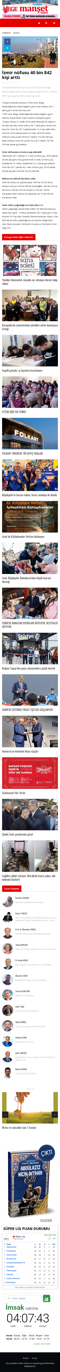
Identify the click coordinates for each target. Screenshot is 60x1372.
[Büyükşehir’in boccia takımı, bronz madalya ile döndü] (30, 475)
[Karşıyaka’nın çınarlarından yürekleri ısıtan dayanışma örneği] (30, 305)
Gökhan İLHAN (21, 1037)
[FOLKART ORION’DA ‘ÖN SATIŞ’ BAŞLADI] (30, 433)
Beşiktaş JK (11, 1259)
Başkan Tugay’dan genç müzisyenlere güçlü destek (28, 668)
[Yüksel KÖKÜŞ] (7, 1025)
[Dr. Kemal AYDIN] (7, 964)
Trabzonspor (11, 1271)
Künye (34, 1358)
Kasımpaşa (11, 1282)
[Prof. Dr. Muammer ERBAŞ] (7, 933)
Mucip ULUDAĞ (21, 1069)
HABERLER (6, 33)
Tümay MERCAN (21, 944)
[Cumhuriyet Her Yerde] (30, 773)
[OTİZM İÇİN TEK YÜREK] (30, 392)
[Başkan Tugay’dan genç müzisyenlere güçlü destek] (30, 648)
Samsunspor (12, 1255)
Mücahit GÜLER (21, 975)
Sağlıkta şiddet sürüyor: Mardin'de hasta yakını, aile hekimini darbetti (28, 878)
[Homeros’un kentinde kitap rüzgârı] (30, 731)
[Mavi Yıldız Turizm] (30, 2)
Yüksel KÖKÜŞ (20, 1022)
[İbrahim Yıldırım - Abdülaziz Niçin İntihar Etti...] (30, 1183)
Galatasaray (11, 1247)
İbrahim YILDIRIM (22, 897)
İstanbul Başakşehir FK (16, 1263)
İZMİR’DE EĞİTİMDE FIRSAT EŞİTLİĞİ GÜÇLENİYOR (27, 710)
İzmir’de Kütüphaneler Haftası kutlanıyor (23, 536)
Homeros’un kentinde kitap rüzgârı (20, 751)
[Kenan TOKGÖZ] (7, 917)
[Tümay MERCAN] (7, 948)
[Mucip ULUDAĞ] (7, 1072)
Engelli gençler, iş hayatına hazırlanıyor (22, 370)
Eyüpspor (10, 1267)
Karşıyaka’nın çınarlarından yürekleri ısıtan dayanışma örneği (30, 327)
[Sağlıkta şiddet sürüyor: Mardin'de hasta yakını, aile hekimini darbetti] (30, 856)
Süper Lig (20, 1236)
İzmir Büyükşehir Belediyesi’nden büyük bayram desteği (26, 580)
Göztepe (10, 1275)
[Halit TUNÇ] (7, 1010)
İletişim (26, 1358)
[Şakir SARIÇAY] (7, 1056)
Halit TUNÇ (19, 1006)
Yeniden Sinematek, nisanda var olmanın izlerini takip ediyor (29, 282)
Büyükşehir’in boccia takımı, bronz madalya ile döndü (29, 495)
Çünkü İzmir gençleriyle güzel (17, 834)
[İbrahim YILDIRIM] (7, 901)
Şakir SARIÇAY (21, 1052)
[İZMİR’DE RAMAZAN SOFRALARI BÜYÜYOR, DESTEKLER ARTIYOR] (30, 603)
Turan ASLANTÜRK (22, 991)
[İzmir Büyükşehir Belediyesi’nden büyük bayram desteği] (30, 558)
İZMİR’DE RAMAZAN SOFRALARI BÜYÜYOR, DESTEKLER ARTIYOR (30, 625)
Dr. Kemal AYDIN (21, 960)
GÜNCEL (16, 33)
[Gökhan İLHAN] (7, 1041)
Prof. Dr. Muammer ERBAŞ (25, 929)
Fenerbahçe (11, 1251)
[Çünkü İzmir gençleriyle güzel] (30, 814)
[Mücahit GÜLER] (7, 979)
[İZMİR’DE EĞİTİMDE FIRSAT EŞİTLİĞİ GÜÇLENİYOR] (30, 690)
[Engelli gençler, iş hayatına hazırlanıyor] (30, 350)
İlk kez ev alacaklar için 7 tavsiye (19, 1127)
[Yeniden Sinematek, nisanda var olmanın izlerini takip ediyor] (30, 260)
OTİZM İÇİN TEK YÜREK (14, 412)
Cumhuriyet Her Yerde (13, 793)
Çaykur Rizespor (13, 1278)
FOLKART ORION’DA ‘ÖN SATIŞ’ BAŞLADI (22, 453)
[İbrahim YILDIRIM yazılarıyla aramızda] (30, 16)
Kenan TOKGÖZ (21, 913)
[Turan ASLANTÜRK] (7, 995)
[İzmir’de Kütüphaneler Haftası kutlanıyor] (30, 517)
